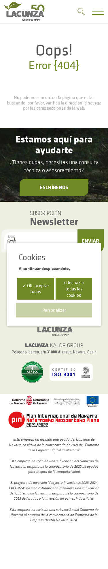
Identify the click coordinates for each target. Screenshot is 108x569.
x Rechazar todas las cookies (73, 288)
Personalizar (54, 310)
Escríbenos (54, 187)
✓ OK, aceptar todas (35, 288)
